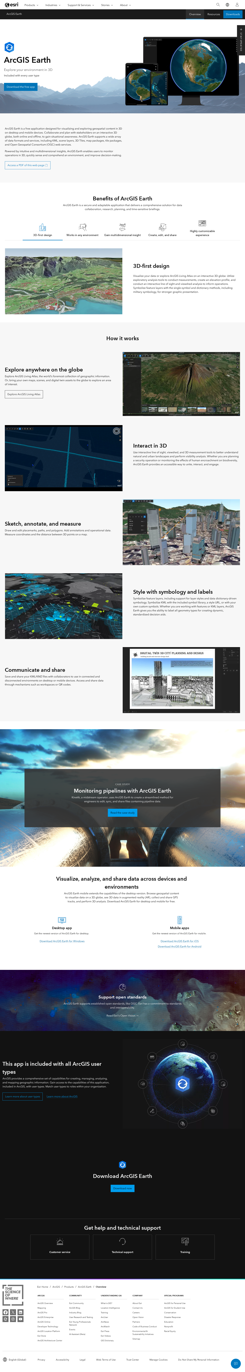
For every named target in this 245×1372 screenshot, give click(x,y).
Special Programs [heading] (174, 1295)
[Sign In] (237, 5)
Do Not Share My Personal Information (198, 1359)
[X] (13, 1312)
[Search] (218, 4)
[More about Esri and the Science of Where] (12, 1296)
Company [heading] (137, 1295)
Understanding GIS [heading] (111, 1295)
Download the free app (21, 86)
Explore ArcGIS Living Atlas (24, 394)
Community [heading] (75, 1295)
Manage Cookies (159, 1359)
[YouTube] (21, 1319)
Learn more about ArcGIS (62, 1096)
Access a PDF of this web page (26, 165)
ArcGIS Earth (14, 13)
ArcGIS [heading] (41, 1295)
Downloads (233, 14)
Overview (195, 14)
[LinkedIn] (21, 1312)
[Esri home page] (12, 4)
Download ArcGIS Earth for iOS (180, 941)
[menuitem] (51, 1303)
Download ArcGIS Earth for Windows (62, 941)
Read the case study (122, 812)
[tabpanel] (122, 281)
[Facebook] (5, 1312)
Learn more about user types (22, 1096)
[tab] (43, 229)
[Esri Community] (5, 1319)
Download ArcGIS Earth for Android (179, 946)
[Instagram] (13, 1319)
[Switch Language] (227, 4)
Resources (214, 14)
